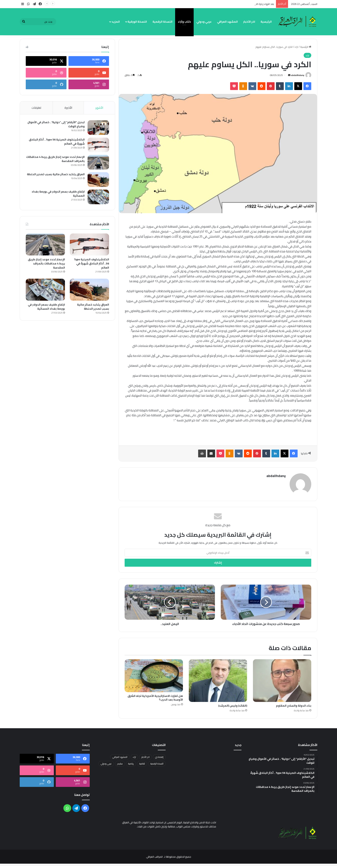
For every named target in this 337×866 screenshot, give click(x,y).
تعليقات (36, 107)
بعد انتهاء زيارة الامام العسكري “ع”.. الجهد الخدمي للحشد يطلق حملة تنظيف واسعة (229, 4)
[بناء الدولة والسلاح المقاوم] (282, 680)
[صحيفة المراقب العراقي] (297, 21)
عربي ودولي (204, 21)
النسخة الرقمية (162, 21)
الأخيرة (68, 107)
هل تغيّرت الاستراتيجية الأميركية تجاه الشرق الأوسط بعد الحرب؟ (155, 697)
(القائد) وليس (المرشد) (232, 705)
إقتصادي (159, 757)
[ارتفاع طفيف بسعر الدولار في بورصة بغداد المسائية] (98, 197)
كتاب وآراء (184, 21)
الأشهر (99, 107)
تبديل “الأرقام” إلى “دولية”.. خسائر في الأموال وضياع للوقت (56, 124)
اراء (296, 46)
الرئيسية (266, 21)
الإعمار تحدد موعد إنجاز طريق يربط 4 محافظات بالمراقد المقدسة (55, 158)
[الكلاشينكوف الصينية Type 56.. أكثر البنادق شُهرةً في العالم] (98, 145)
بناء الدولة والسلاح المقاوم (293, 705)
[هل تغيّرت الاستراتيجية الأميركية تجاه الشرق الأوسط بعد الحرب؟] (154, 675)
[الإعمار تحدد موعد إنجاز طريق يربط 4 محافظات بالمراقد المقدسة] (98, 162)
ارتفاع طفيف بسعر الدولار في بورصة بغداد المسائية (58, 193)
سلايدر (120, 763)
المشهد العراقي (227, 21)
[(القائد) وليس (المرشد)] (218, 680)
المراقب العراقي (154, 856)
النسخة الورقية (137, 21)
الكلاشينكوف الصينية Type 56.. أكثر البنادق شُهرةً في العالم (57, 141)
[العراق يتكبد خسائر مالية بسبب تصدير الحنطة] (98, 179)
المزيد (116, 21)
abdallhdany (297, 75)
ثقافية (142, 763)
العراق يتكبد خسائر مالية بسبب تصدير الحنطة (56, 174)
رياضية (131, 763)
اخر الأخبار (249, 21)
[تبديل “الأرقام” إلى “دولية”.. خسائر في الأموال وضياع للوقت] (98, 127)
